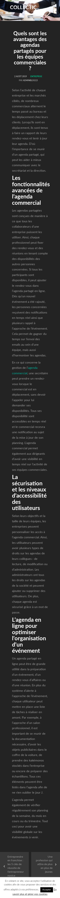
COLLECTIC (23, 7)
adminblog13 (30, 80)
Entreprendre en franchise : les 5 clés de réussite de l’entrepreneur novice (16, 866)
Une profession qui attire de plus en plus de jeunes (44, 864)
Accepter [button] (46, 890)
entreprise (36, 76)
